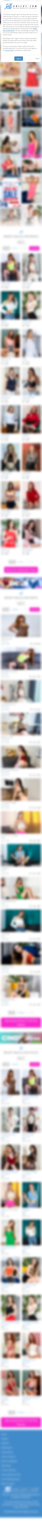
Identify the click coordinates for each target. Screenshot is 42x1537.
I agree (19, 58)
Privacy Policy (9, 50)
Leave (37, 58)
